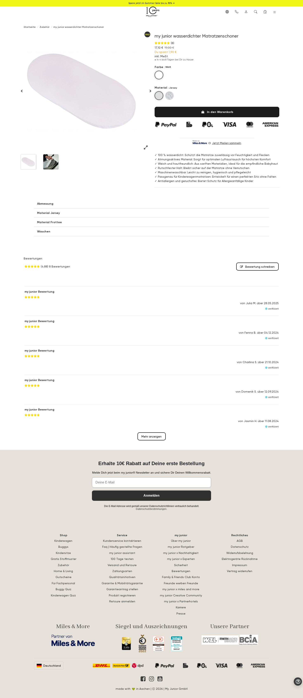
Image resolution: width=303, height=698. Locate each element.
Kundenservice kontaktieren (122, 540)
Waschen (43, 231)
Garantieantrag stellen (122, 589)
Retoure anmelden (122, 601)
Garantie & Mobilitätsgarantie (122, 583)
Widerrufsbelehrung (239, 553)
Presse (181, 613)
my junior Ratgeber (181, 546)
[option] (82, 91)
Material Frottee (49, 222)
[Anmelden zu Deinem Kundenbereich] (246, 11)
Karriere (181, 607)
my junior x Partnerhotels (181, 601)
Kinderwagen (63, 540)
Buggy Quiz (63, 589)
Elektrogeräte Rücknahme (240, 559)
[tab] (151, 203)
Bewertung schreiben (259, 266)
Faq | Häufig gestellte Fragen (122, 546)
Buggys (63, 546)
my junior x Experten (181, 559)
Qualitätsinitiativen (122, 577)
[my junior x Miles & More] (73, 640)
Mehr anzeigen (151, 436)
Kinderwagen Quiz (63, 595)
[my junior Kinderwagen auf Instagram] (151, 679)
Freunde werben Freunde (181, 583)
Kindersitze (63, 553)
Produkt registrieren (122, 595)
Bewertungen (181, 571)
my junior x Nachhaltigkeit (180, 553)
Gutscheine (63, 577)
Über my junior (181, 540)
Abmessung (45, 203)
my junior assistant (122, 553)
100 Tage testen (122, 559)
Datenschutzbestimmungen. (151, 509)
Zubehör (63, 565)
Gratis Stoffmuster (63, 559)
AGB (240, 540)
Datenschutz (240, 546)
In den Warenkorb (220, 112)
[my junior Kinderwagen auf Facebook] (143, 679)
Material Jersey (48, 213)
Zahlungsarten (122, 571)
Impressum (239, 565)
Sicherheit (181, 565)
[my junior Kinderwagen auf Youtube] (159, 679)
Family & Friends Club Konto (181, 577)
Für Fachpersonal (63, 583)
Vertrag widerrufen (239, 571)
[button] (227, 11)
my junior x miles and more (180, 589)
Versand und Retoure (122, 565)
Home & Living (63, 571)
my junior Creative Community (181, 595)
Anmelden (151, 495)
